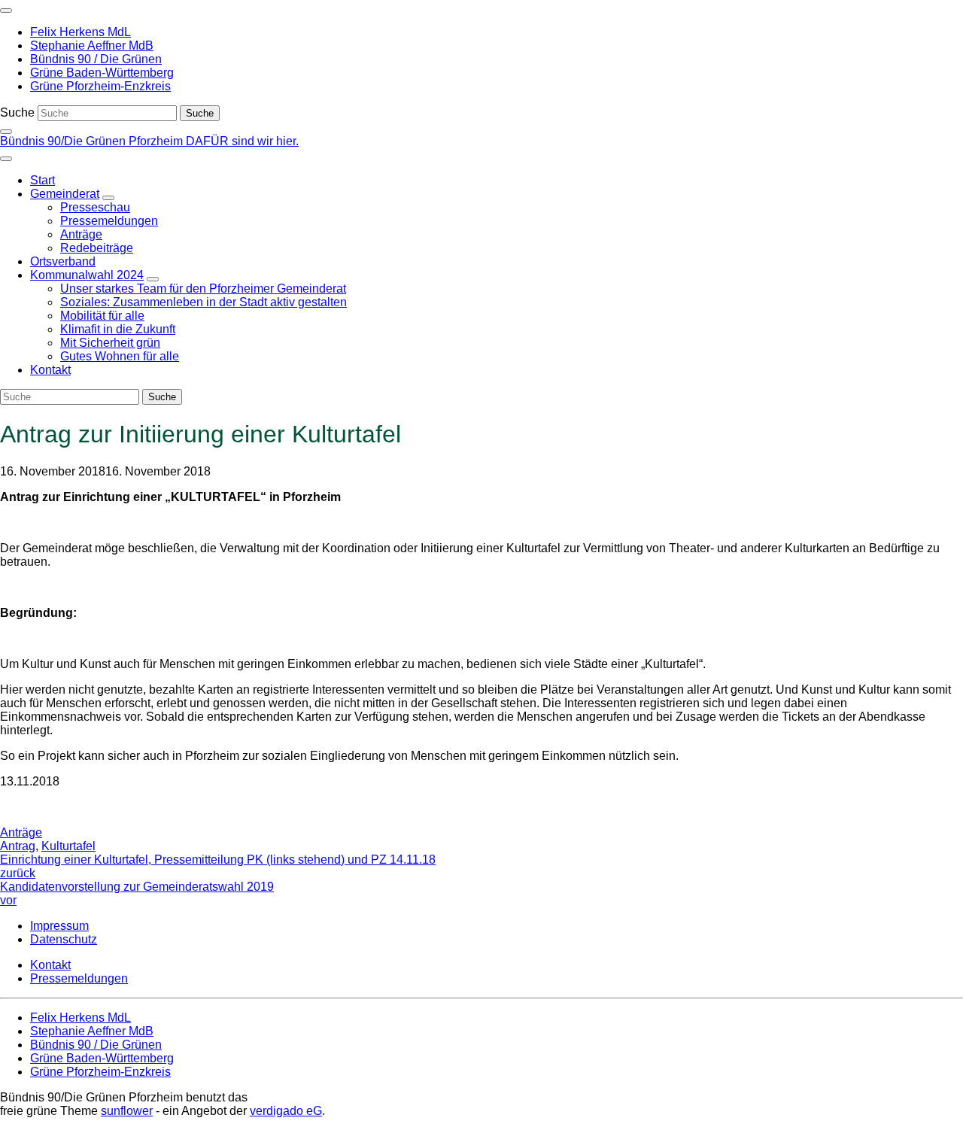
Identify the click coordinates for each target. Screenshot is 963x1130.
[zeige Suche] (6, 131)
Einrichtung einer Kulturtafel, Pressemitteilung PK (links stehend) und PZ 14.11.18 (218, 866)
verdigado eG (286, 1110)
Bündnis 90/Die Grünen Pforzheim (93, 141)
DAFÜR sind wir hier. (242, 141)
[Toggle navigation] (6, 10)
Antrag (17, 846)
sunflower (127, 1110)
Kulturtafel (68, 846)
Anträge (21, 832)
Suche (17, 112)
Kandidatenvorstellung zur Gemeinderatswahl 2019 (137, 893)
